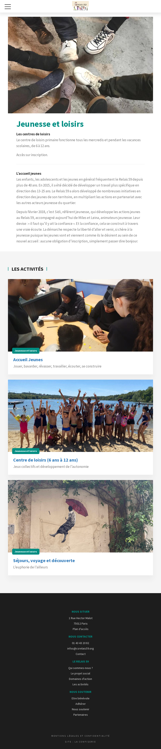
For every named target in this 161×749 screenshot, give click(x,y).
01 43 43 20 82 (80, 643)
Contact (81, 654)
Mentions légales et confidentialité (80, 736)
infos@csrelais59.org (80, 648)
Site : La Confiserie (80, 741)
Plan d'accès (80, 629)
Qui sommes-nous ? (80, 668)
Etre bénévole (81, 698)
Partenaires (80, 715)
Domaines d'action (80, 679)
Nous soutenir (80, 709)
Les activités (80, 684)
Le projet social (80, 673)
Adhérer (80, 704)
